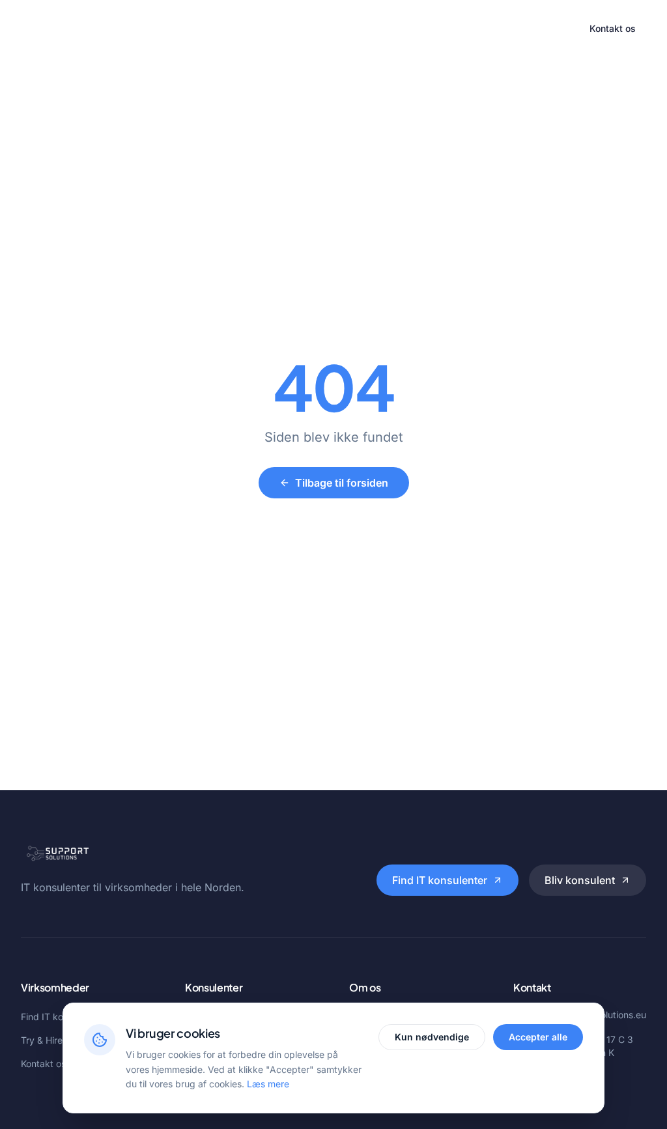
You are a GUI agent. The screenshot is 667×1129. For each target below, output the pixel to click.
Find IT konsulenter (439, 880)
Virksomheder (205, 28)
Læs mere (268, 1083)
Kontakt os (612, 28)
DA (557, 28)
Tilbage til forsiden (341, 482)
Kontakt (457, 28)
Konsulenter (281, 28)
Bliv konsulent (580, 880)
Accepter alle (538, 1036)
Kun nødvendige (432, 1036)
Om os (405, 28)
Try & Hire (349, 28)
